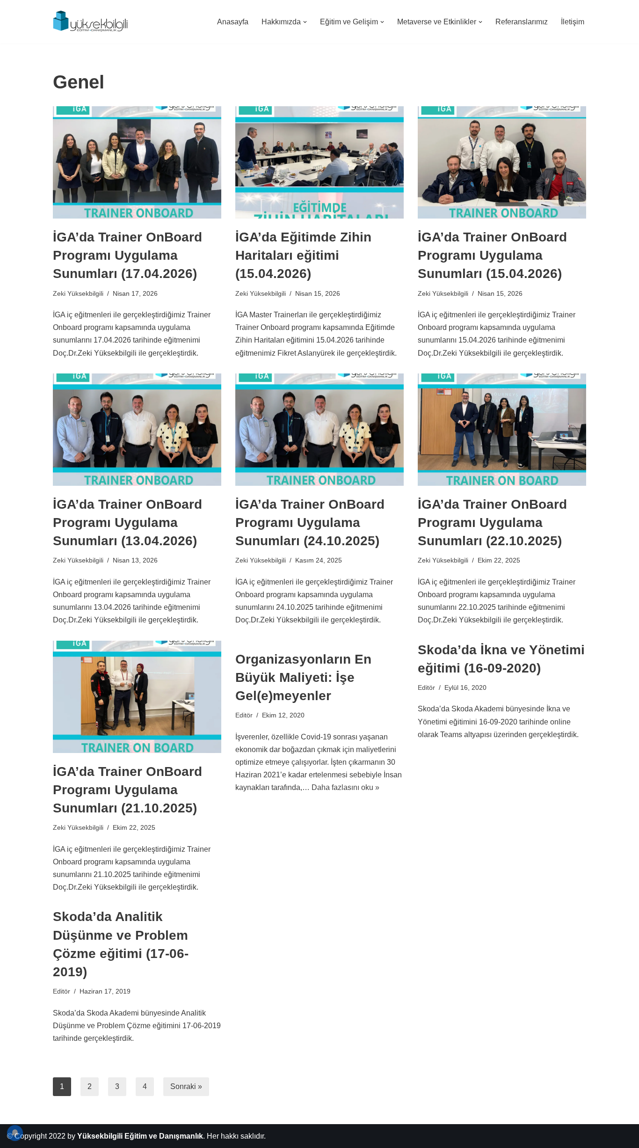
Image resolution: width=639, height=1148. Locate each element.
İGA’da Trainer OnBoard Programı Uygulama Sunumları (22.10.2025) (492, 522)
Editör (244, 715)
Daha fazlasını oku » (345, 787)
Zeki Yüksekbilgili (78, 293)
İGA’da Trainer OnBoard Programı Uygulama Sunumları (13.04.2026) (127, 522)
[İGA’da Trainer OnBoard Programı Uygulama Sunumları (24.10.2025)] (319, 429)
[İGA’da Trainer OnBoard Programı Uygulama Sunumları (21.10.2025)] (137, 697)
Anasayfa (232, 22)
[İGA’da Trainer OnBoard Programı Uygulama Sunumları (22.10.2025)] (502, 429)
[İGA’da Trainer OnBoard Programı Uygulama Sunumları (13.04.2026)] (137, 429)
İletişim (572, 22)
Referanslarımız (521, 22)
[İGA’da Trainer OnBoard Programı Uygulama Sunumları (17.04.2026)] (137, 162)
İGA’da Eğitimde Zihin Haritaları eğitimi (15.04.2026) (303, 255)
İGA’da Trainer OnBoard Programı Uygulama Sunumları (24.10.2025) (310, 522)
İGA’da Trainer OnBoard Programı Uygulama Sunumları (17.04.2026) (127, 255)
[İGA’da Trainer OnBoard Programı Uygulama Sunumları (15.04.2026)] (502, 162)
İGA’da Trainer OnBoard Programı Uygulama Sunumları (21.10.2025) (127, 789)
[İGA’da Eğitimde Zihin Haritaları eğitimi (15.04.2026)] (319, 162)
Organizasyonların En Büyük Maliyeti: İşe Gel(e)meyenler (303, 677)
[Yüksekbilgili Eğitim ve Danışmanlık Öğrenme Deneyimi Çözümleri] (92, 21)
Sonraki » (186, 1086)
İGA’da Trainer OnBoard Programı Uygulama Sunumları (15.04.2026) (492, 255)
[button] (305, 22)
